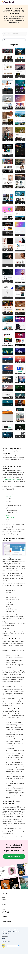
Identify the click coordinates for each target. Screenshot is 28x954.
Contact (4, 909)
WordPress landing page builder (10, 479)
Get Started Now (13, 856)
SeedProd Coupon (6, 941)
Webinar (8, 515)
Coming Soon (9, 493)
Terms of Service (5, 933)
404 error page (10, 517)
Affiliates (4, 904)
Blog (3, 906)
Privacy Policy (5, 936)
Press (3, 902)
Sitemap (3, 938)
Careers (4, 899)
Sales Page (8, 496)
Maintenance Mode (11, 494)
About (3, 897)
